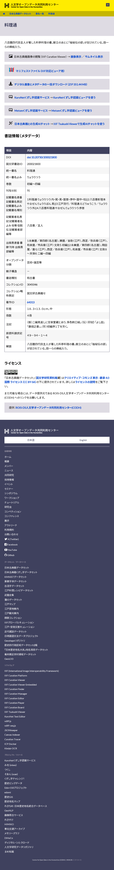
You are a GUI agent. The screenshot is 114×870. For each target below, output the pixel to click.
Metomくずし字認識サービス (31, 110)
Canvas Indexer (12, 734)
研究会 (8, 506)
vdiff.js (7, 721)
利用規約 (9, 529)
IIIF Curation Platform (15, 675)
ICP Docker (10, 743)
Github (10, 555)
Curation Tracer (12, 739)
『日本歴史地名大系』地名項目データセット (26, 649)
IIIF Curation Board (14, 707)
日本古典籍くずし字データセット (20, 572)
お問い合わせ (11, 534)
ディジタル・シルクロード (16, 842)
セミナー (8, 488)
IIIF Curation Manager (15, 693)
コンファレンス (11, 516)
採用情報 (9, 479)
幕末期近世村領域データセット (20, 654)
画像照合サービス (13, 815)
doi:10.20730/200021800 (42, 157)
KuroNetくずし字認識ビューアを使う (74, 97)
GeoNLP (8, 810)
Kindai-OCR (10, 748)
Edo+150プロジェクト (15, 787)
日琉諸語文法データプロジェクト (21, 636)
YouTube (12, 549)
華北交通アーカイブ (14, 828)
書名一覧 (40, 13)
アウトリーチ (10, 525)
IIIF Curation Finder (14, 689)
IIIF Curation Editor (14, 698)
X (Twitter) (13, 539)
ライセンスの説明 (85, 382)
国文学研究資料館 (46, 377)
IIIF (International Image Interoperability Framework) (31, 670)
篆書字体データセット (15, 581)
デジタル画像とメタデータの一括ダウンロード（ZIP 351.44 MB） (51, 84)
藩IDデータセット (13, 599)
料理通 (51, 13)
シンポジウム (11, 493)
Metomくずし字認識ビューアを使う (71, 110)
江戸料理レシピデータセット (18, 590)
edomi (7, 792)
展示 (6, 520)
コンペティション (12, 511)
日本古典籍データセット (20, 13)
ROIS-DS (69, 860)
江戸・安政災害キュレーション (19, 626)
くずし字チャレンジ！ (14, 778)
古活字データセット (14, 585)
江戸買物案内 (11, 608)
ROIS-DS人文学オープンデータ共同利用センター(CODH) (48, 407)
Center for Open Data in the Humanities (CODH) (48, 860)
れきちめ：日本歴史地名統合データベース (25, 806)
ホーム (7, 456)
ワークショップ (11, 497)
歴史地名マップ (12, 801)
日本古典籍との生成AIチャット (32, 123)
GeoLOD (9, 658)
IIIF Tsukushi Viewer (14, 711)
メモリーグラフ (11, 833)
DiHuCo (8, 837)
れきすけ (8, 819)
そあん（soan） (11, 774)
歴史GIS (8, 796)
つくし (7, 769)
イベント (8, 484)
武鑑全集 (9, 595)
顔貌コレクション (13, 617)
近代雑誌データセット (15, 631)
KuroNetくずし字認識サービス (32, 97)
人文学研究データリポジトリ (18, 847)
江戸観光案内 (11, 613)
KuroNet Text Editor (14, 716)
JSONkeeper (11, 730)
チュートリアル (11, 502)
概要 (6, 461)
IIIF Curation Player (14, 702)
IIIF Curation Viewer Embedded (20, 684)
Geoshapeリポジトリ (14, 640)
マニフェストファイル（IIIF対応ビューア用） (40, 71)
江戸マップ (9, 604)
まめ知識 (9, 851)
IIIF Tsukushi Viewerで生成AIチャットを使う (78, 123)
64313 (30, 302)
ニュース (8, 470)
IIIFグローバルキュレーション (19, 622)
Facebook (12, 544)
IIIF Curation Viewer (14, 680)
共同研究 (9, 475)
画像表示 (76, 56)
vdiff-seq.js (10, 725)
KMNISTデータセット (15, 576)
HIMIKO (9, 824)
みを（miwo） (10, 765)
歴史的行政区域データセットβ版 (20, 645)
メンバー (8, 466)
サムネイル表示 (94, 56)
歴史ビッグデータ (13, 783)
